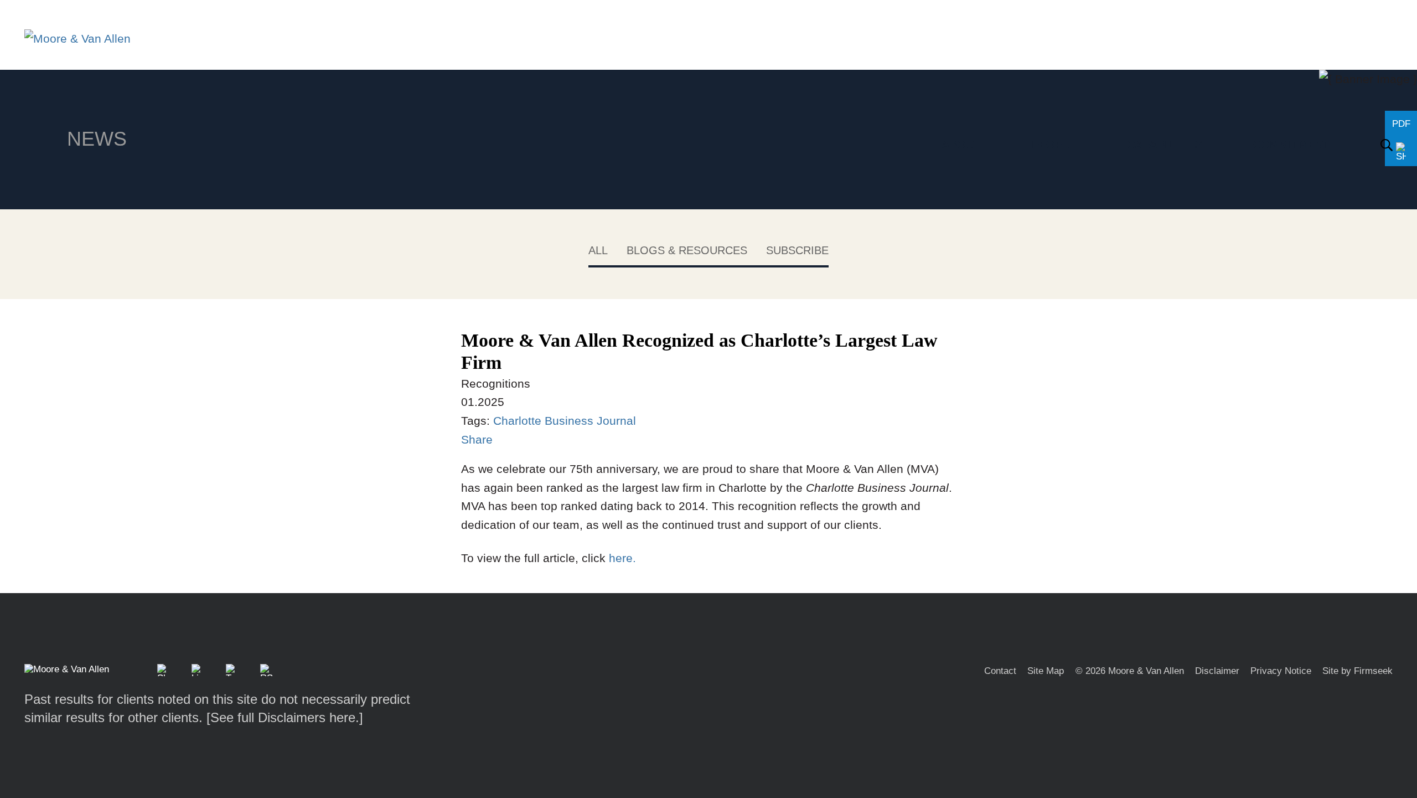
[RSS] (266, 670)
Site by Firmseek (1357, 671)
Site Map (1045, 671)
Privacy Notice (1280, 671)
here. (621, 558)
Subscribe (797, 250)
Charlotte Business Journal (566, 420)
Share (477, 439)
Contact (1000, 671)
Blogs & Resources (687, 250)
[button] (163, 670)
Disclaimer (1217, 671)
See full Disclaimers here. (284, 717)
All (598, 250)
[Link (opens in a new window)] (198, 670)
